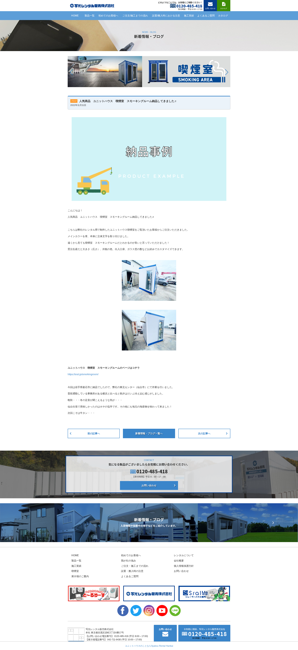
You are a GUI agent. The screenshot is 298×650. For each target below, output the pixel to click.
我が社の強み (128, 560)
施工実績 (189, 15)
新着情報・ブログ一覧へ (149, 433)
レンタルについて (184, 555)
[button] (71, 72)
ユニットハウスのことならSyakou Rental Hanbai (149, 646)
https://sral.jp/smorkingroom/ (83, 374)
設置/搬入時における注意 (166, 15)
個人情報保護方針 (184, 566)
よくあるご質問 (206, 15)
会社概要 (179, 560)
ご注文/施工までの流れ (135, 15)
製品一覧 (90, 15)
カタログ (223, 15)
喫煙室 (75, 571)
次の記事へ (204, 433)
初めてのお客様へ (108, 15)
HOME (75, 15)
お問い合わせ (149, 485)
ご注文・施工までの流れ (134, 566)
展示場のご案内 (80, 576)
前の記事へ (94, 433)
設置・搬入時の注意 (132, 571)
